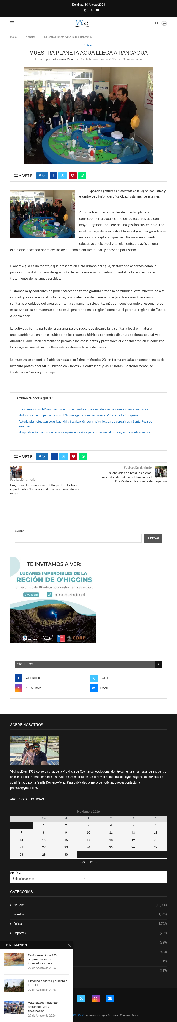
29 (44, 854)
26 (133, 847)
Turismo (90, 942)
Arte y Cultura (90, 952)
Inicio (13, 37)
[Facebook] (79, 10)
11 (111, 832)
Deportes (90, 933)
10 (88, 832)
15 (44, 840)
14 (21, 840)
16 (66, 840)
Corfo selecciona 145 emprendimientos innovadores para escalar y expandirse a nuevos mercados (83, 409)
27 (155, 847)
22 (44, 847)
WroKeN (78, 1015)
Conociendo (90, 961)
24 (88, 847)
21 (21, 847)
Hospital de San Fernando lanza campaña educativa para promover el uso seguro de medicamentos (84, 432)
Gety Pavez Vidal (62, 59)
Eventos (90, 914)
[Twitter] (85, 11)
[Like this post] (43, 175)
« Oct (83, 862)
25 (111, 847)
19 (133, 840)
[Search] (157, 23)
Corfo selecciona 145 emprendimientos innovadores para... (42, 959)
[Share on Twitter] (62, 175)
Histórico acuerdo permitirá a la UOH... (48, 983)
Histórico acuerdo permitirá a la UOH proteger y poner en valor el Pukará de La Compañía (78, 415)
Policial (90, 923)
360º (90, 970)
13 (155, 832)
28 (21, 854)
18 (111, 840)
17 (88, 840)
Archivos (16, 872)
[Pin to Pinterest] (73, 175)
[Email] (97, 10)
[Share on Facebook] (53, 175)
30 (66, 854)
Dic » (93, 862)
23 (66, 847)
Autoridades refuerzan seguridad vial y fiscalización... (43, 1007)
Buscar (19, 531)
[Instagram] (91, 10)
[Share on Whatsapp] (82, 175)
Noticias (30, 37)
